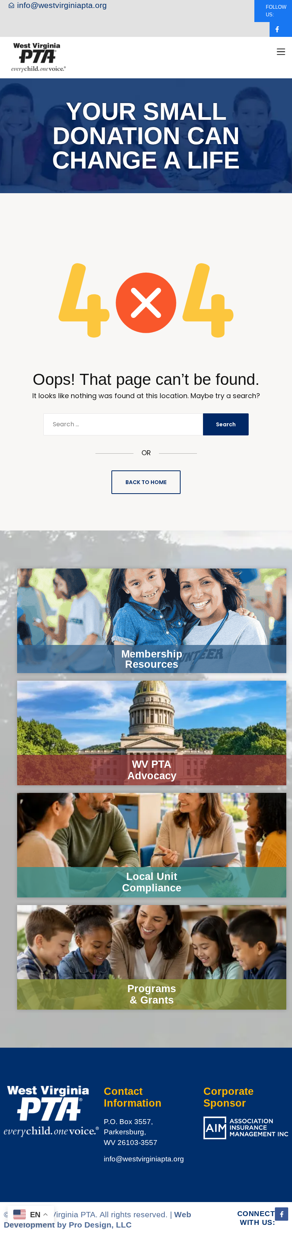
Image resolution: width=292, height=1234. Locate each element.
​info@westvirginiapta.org (144, 1159)
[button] (281, 51)
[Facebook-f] (276, 29)
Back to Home (146, 482)
